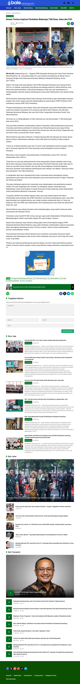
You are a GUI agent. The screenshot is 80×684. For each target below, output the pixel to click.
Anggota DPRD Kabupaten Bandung (22, 278)
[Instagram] (14, 668)
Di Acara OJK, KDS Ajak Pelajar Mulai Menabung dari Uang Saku (44, 380)
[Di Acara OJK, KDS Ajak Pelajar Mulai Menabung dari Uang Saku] (14, 387)
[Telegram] (68, 293)
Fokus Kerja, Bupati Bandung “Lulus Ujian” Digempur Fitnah (31, 631)
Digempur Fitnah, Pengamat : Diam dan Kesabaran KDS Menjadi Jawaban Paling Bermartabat (42, 616)
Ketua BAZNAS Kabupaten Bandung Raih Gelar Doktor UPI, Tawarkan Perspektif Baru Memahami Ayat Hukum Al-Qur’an (43, 653)
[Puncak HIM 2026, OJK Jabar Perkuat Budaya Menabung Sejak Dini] (14, 346)
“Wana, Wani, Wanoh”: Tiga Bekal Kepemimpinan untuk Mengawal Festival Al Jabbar (41, 534)
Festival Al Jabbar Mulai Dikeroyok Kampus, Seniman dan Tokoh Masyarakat (36, 638)
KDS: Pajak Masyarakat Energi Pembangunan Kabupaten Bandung (45, 416)
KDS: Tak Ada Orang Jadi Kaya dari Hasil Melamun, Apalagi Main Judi (46, 399)
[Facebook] (61, 293)
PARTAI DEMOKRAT (13, 281)
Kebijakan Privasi (50, 675)
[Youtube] (18, 668)
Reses (30, 281)
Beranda (8, 675)
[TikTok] (22, 668)
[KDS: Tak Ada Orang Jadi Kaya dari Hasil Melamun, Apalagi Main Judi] (14, 405)
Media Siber (17, 675)
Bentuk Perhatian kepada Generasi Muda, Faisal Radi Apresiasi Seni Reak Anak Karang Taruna (42, 608)
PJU (24, 281)
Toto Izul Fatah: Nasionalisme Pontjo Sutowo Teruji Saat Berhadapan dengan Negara (41, 516)
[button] (64, 3)
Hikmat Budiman (54, 278)
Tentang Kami (38, 675)
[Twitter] (64, 293)
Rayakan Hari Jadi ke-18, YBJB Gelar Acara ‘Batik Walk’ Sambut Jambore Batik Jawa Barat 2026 (43, 525)
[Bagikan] (72, 23)
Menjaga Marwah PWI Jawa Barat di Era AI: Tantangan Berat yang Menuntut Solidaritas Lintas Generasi (44, 544)
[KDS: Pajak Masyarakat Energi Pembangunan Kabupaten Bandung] (14, 424)
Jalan (64, 278)
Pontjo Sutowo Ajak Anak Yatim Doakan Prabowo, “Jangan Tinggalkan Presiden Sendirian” (43, 506)
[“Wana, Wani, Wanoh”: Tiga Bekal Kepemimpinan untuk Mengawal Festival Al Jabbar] (10, 535)
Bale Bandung (10, 16)
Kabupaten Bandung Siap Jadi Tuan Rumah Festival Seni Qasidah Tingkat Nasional (39, 601)
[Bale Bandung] (20, 3)
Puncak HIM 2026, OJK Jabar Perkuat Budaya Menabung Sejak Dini (45, 340)
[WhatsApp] (72, 293)
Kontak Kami (28, 675)
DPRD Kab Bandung (41, 278)
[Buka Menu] (68, 3)
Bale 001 (13, 23)
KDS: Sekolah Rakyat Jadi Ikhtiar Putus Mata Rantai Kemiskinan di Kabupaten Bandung (40, 623)
